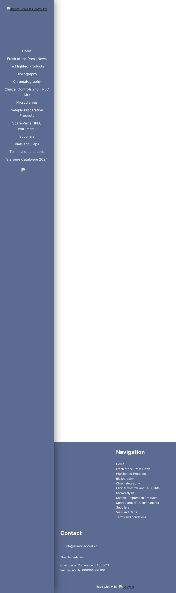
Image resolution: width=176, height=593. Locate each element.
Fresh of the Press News (27, 59)
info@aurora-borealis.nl (81, 546)
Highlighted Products (27, 66)
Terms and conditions (26, 151)
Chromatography (27, 81)
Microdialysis (27, 102)
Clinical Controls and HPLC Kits (27, 92)
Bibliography (27, 74)
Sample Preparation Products (27, 113)
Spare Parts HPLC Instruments (27, 126)
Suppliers (26, 136)
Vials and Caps (27, 144)
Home (27, 51)
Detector (74, 88)
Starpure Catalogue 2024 (27, 159)
